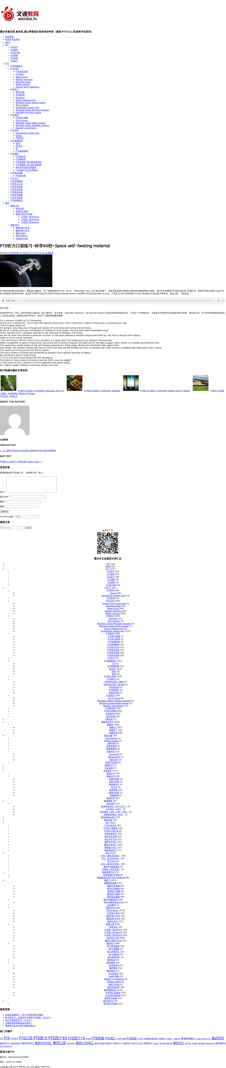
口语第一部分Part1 (30, 217)
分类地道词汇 (110, 834)
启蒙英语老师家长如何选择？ (18, 1023)
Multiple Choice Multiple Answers (32, 110)
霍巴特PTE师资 (111, 1003)
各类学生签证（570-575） (114, 806)
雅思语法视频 (113, 897)
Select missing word (25, 100)
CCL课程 (14, 50)
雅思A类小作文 (23, 228)
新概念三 (113, 727)
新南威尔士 (114, 784)
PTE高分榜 (21, 175)
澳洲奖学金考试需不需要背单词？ (21, 1026)
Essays (19, 135)
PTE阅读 (14, 115)
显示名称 (5, 497)
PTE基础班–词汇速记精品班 (29, 165)
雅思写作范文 (28, 1043)
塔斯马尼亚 (114, 781)
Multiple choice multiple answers (32, 125)
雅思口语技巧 (71, 1043)
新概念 (110, 724)
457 (108, 564)
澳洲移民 (108, 801)
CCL (7, 44)
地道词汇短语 (22, 211)
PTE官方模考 (16, 197)
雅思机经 (156, 1043)
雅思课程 (111, 962)
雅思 (7, 203)
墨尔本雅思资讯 (110, 899)
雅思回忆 (127, 1043)
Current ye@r (7, 516)
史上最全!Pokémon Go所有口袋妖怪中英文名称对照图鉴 (28, 450)
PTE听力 (14, 89)
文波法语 (109, 768)
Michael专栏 (114, 757)
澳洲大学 (111, 776)
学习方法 (111, 861)
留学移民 (111, 803)
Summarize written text (27, 133)
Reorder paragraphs (26, 128)
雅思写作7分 (5, 1043)
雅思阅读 (111, 971)
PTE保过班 (21, 156)
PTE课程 (14, 154)
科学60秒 (20, 95)
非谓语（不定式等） (111, 869)
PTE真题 (88, 1039)
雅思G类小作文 (23, 230)
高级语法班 (114, 693)
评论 (3, 492)
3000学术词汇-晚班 (113, 682)
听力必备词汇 (113, 951)
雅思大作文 (21, 233)
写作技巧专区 (22, 239)
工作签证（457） (114, 809)
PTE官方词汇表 (111, 831)
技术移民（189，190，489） (114, 812)
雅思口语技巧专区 (24, 214)
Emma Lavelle (111, 741)
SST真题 (140, 1039)
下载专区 (109, 719)
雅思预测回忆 (110, 990)
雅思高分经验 (110, 998)
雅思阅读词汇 (110, 850)
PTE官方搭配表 (111, 828)
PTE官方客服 (16, 195)
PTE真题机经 (16, 141)
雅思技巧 (148, 1043)
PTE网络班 (21, 159)
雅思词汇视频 (113, 894)
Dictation (20, 97)
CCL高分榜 (15, 52)
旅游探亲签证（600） (114, 814)
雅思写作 (14, 225)
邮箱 (3, 501)
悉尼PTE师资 (111, 762)
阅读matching (114, 982)
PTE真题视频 (22, 151)
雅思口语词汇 (110, 845)
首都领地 (114, 795)
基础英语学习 (107, 722)
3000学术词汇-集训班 (114, 684)
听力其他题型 (113, 946)
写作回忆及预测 (112, 993)
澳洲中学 (111, 773)
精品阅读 (9, 36)
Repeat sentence (24, 79)
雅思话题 (188, 1043)
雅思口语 (14, 206)
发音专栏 (20, 208)
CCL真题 (14, 58)
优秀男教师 (111, 749)
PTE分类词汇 (111, 825)
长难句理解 (114, 976)
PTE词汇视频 (22, 118)
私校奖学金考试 (12, 39)
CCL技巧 (14, 47)
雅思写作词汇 (110, 842)
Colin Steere (111, 738)
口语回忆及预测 (112, 995)
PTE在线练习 (16, 66)
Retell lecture (23, 84)
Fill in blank (22, 120)
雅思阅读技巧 (210, 1043)
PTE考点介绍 (16, 184)
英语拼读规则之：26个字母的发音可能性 (24, 1015)
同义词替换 (113, 973)
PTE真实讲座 (22, 71)
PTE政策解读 (16, 181)
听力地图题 (114, 949)
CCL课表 (14, 55)
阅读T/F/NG (114, 984)
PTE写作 (14, 130)
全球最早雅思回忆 (151, 1039)
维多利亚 (113, 790)
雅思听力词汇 (110, 847)
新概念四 (113, 733)
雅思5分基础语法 (111, 866)
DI (17, 148)
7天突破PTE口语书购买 (27, 170)
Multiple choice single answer (31, 102)
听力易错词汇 (114, 957)
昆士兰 (114, 787)
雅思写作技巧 (16, 1043)
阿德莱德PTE (108, 872)
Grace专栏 (114, 754)
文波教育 (49, 253)
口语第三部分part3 (30, 222)
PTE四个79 (76, 1038)
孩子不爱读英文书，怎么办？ (18, 1020)
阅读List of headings (114, 979)
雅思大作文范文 (138, 1043)
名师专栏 (111, 751)
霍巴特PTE (108, 1001)
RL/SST (19, 146)
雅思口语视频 (113, 888)
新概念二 (113, 730)
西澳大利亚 (114, 792)
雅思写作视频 (113, 886)
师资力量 (108, 735)
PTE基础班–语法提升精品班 (29, 162)
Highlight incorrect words (28, 112)
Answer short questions (27, 87)
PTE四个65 (57, 1038)
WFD (18, 143)
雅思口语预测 (100, 1043)
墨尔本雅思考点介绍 (113, 902)
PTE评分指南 (16, 186)
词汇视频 (198, 1039)
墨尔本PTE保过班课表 (26, 167)
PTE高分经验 (16, 173)
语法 (107, 853)
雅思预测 (219, 1043)
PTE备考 (110, 633)
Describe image (23, 82)
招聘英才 (109, 765)
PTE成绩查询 (16, 200)
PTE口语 (14, 69)
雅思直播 (162, 1043)
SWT (114, 671)
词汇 (107, 823)
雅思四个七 (118, 1043)
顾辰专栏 (114, 760)
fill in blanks (22, 105)
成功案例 (111, 905)
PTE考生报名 (16, 192)
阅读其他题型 (113, 987)
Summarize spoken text (27, 107)
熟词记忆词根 (110, 836)
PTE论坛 (14, 178)
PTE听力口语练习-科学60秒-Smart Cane (21, 461)
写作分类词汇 (112, 910)
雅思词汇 (179, 1043)
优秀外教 (111, 743)
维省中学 (111, 798)
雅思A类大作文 (206, 1039)
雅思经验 (169, 1043)
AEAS (108, 566)
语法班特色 (114, 965)
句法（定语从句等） (110, 858)
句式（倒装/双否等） (111, 855)
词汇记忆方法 (110, 839)
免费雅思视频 (110, 883)
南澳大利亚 (114, 779)
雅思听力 (111, 943)
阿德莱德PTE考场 (111, 875)
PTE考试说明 (16, 189)
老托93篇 (20, 92)
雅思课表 (113, 968)
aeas (7, 42)
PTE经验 (98, 1038)
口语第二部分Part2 (30, 219)
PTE (7, 63)
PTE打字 (20, 138)
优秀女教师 (111, 746)
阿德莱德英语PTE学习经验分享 (111, 877)
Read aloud (21, 77)
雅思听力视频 (114, 891)
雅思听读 (111, 960)
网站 (2, 506)
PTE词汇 (110, 1038)
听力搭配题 (114, 954)
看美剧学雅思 (187, 1038)
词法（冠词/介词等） (111, 864)
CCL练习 (14, 61)
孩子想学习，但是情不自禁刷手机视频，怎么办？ (28, 1017)
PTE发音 (20, 74)
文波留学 (107, 771)
